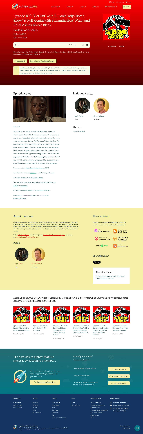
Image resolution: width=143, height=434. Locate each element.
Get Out (64, 70)
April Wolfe (83, 68)
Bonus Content (95, 415)
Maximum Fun (43, 70)
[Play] (15, 45)
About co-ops (55, 405)
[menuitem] (56, 7)
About (82, 7)
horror (84, 70)
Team (53, 407)
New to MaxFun (17, 407)
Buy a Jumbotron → (120, 383)
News (34, 410)
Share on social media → (120, 376)
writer (69, 68)
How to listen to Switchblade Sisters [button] (42, 61)
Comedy (26, 70)
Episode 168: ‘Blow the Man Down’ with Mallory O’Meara (120, 328)
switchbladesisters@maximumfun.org (37, 190)
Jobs (53, 415)
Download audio (20, 61)
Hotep (21, 70)
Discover (35, 407)
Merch (73, 402)
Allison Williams (76, 70)
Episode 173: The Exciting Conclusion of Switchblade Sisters (21, 328)
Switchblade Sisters (25, 30)
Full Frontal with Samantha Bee (57, 68)
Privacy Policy (126, 428)
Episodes (35, 402)
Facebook (23, 185)
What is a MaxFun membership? (99, 410)
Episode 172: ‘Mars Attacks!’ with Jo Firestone (40, 328)
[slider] (43, 45)
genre (31, 73)
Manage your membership (98, 405)
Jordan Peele (37, 73)
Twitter (15, 185)
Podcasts (54, 7)
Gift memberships (95, 407)
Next (122, 46)
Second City (45, 68)
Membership (110, 7)
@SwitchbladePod (23, 235)
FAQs (92, 417)
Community (55, 412)
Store (95, 7)
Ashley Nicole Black (46, 73)
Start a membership (96, 402)
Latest (69, 7)
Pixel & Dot (127, 426)
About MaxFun (56, 402)
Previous (112, 46)
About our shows (17, 405)
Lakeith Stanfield (34, 70)
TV (60, 70)
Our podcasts (17, 402)
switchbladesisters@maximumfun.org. (26, 237)
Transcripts (36, 405)
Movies (69, 70)
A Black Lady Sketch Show (34, 68)
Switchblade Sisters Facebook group (54, 235)
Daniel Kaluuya (24, 73)
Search (129, 2)
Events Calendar (37, 412)
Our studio (55, 410)
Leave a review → (120, 369)
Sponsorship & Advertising (59, 417)
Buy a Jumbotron (76, 405)
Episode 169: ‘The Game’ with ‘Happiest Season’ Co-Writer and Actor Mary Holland (101, 330)
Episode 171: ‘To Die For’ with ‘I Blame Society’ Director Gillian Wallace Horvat (60, 330)
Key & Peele (23, 68)
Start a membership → (46, 382)
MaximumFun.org (19, 198)
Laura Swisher (41, 195)
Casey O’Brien (28, 195)
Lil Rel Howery (75, 68)
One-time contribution (96, 412)
